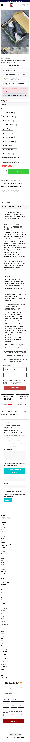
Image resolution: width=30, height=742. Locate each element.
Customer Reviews (4, 626)
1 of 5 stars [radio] (6, 440)
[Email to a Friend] (12, 190)
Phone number (7, 365)
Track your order (3, 616)
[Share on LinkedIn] (18, 190)
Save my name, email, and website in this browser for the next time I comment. (14, 494)
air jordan (7, 186)
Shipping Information (5, 650)
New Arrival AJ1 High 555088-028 (22, 397)
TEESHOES (19, 183)
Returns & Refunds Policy (3, 657)
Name (6, 476)
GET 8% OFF (15, 388)
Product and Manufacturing (6, 671)
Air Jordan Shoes (15, 186)
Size (2, 109)
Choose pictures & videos (14, 470)
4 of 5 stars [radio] (18, 443)
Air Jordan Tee (5, 58)
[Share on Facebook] (5, 190)
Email (6, 484)
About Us (3, 645)
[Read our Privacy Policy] (23, 715)
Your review (8, 450)
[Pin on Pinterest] (15, 190)
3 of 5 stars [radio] (7, 443)
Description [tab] (6, 202)
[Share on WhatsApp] (2, 190)
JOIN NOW (14, 721)
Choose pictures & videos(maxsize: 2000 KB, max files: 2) (15, 465)
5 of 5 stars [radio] (7, 446)
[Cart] (27, 5)
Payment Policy (4, 609)
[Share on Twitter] (9, 190)
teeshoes (23, 186)
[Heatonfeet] (15, 5)
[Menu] (2, 5)
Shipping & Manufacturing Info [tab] (12, 206)
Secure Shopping (4, 665)
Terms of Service (3, 597)
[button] (27, 29)
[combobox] (6, 700)
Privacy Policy (3, 604)
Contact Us (3, 591)
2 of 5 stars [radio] (14, 440)
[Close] (27, 350)
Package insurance (7, 157)
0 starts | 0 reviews (14, 65)
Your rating (7, 438)
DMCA (3, 621)
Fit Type (4, 101)
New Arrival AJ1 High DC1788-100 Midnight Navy (7, 398)
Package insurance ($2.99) (11, 162)
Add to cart (19, 171)
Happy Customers (4, 676)
